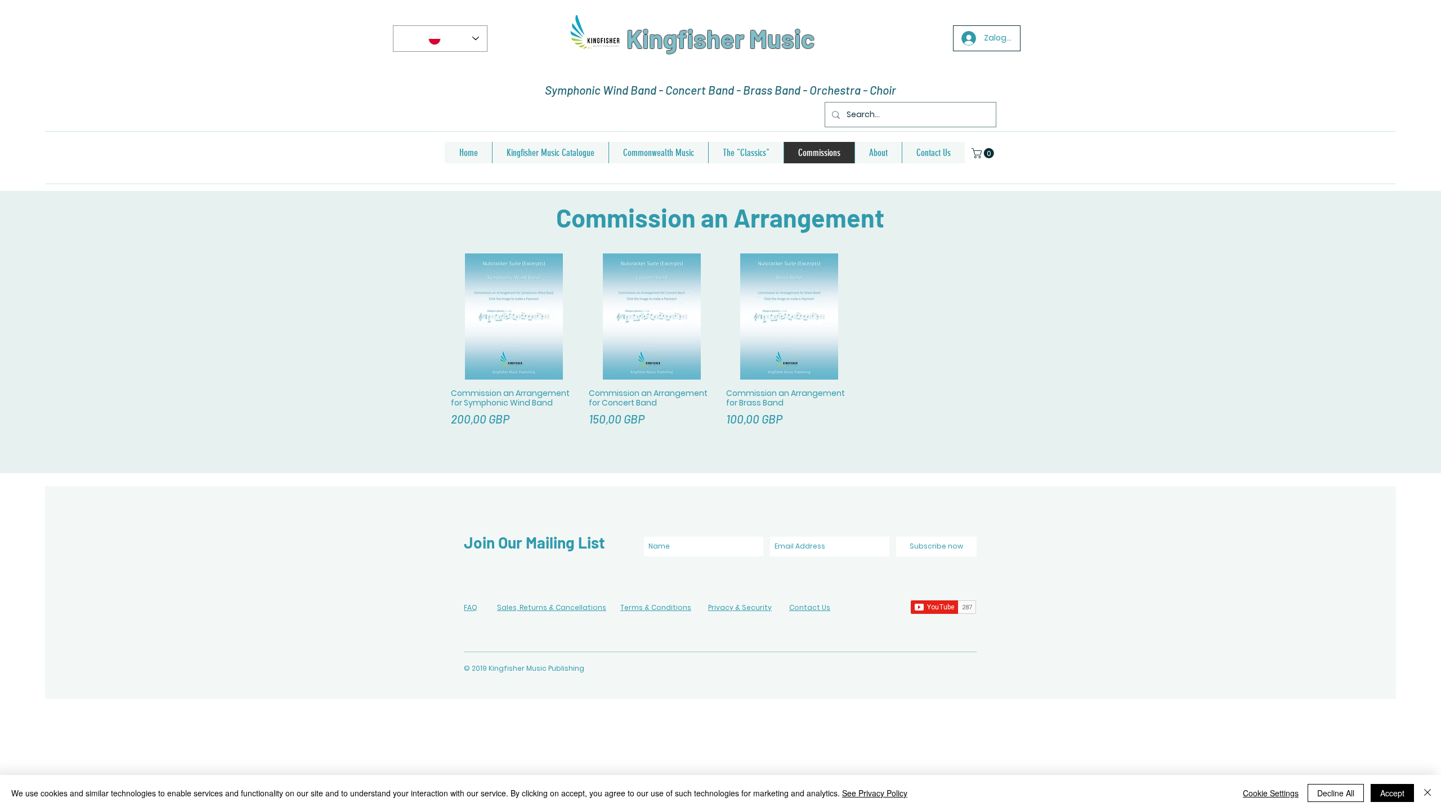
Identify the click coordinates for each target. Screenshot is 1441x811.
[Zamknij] (1427, 793)
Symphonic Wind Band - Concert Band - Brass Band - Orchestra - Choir (720, 90)
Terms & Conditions (655, 607)
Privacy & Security (740, 607)
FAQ (470, 607)
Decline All (1335, 793)
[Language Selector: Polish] (440, 38)
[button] (984, 153)
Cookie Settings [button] (1271, 793)
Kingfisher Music (720, 38)
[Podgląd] (514, 316)
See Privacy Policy (874, 793)
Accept (1392, 793)
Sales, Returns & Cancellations (551, 607)
